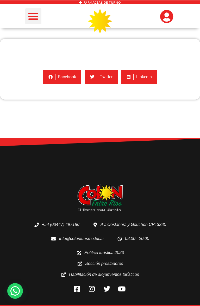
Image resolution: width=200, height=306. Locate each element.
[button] (33, 16)
